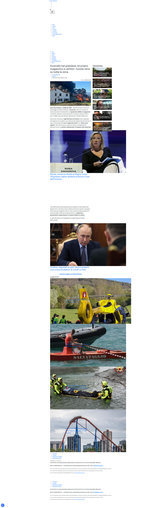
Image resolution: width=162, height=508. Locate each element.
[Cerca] (50, 9)
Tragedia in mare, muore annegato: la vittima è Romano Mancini (77, 345)
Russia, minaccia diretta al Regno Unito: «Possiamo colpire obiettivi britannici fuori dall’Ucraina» (70, 176)
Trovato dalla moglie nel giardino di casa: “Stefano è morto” (102, 96)
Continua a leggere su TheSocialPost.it (70, 274)
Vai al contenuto (53, 0)
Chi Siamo (54, 453)
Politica (54, 26)
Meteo (95, 126)
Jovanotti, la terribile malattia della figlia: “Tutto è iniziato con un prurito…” (102, 118)
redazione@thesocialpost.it (80, 472)
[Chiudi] (52, 12)
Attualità (54, 31)
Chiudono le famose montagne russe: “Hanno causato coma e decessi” (76, 430)
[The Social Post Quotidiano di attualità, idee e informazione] (87, 18)
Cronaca (54, 29)
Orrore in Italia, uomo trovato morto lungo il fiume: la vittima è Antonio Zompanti (76, 388)
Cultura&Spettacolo (57, 34)
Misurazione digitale (57, 456)
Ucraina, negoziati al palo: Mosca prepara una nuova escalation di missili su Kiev (69, 268)
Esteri (53, 27)
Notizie (53, 76)
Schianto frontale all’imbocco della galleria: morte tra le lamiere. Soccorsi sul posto (101, 74)
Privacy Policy (53, 460)
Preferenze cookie (56, 458)
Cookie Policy (59, 460)
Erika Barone (57, 74)
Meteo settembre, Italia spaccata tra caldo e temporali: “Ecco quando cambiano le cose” (102, 129)
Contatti (54, 455)
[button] (2, 505)
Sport (53, 35)
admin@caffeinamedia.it (98, 465)
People (95, 115)
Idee (53, 24)
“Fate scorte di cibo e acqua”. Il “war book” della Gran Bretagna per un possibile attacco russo (102, 85)
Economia (54, 32)
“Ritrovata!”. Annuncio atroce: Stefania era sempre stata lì (101, 107)
